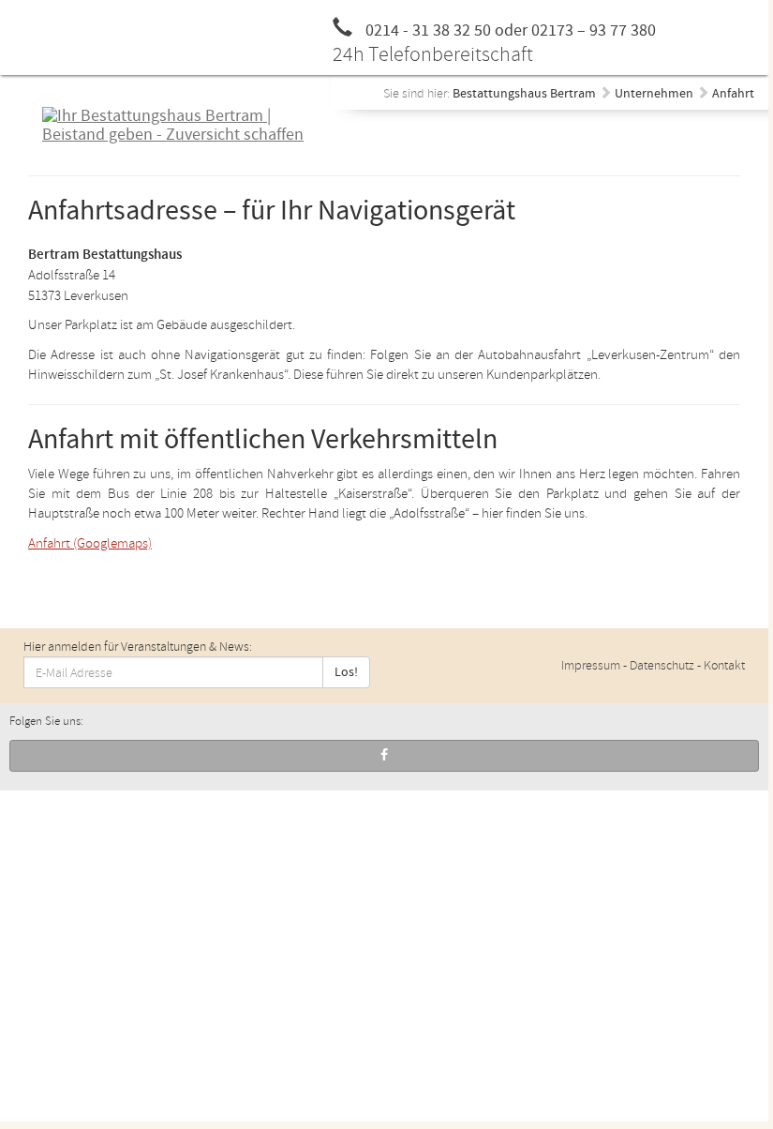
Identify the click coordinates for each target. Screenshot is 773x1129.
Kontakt (724, 665)
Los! (346, 672)
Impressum (590, 665)
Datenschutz (662, 665)
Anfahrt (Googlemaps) (90, 543)
